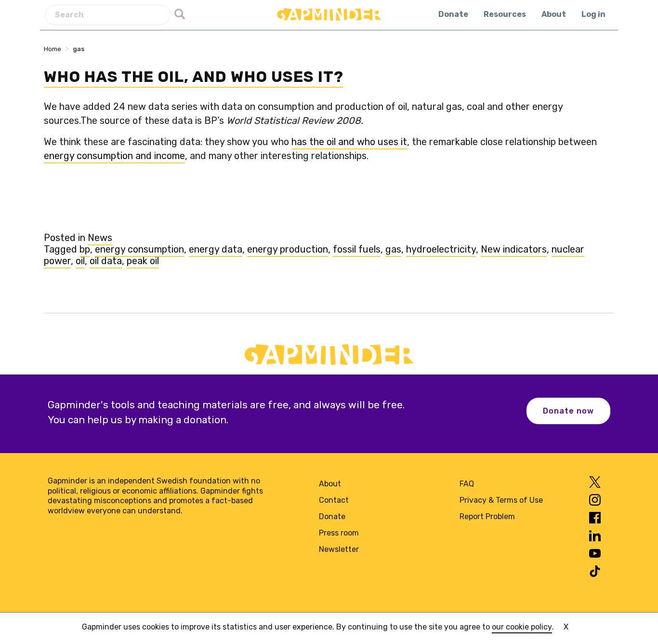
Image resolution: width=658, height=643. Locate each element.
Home (52, 49)
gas (393, 249)
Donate (453, 14)
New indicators (514, 249)
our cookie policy (522, 626)
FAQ (467, 483)
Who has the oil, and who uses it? (193, 76)
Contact (334, 500)
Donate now (568, 410)
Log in (593, 14)
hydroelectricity (441, 249)
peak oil (143, 261)
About (553, 14)
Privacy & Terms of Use (501, 500)
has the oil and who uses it (349, 141)
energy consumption (139, 249)
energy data (215, 249)
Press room (339, 532)
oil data (106, 261)
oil (80, 261)
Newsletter (339, 549)
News (100, 237)
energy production (287, 249)
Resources (505, 14)
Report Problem (487, 516)
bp (84, 249)
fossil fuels (357, 249)
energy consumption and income (114, 155)
